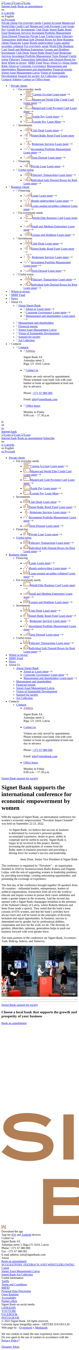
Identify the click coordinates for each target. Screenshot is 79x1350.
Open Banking (10, 1294)
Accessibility (8, 1297)
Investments (28, 29)
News (46, 62)
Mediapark (41, 1327)
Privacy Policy (9, 1340)
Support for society (29, 76)
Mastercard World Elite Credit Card (53, 99)
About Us (56, 62)
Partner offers (9, 1301)
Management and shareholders (34, 69)
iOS (13, 1234)
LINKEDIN (8, 1307)
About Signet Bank (29, 305)
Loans (25, 42)
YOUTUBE (8, 1311)
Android (26, 1234)
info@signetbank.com (44, 399)
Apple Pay (39, 116)
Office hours (42, 79)
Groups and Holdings (56, 49)
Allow (16, 1346)
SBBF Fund (35, 62)
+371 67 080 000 (42, 393)
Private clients (9, 23)
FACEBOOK (9, 1314)
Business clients (20, 187)
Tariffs (5, 1281)
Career (5, 1267)
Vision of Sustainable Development (38, 333)
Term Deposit (9, 36)
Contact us (28, 79)
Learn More (54, 121)
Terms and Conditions (14, 1284)
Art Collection (48, 76)
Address (17, 79)
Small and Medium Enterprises (26, 49)
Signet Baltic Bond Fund (44, 52)
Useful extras (53, 36)
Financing (24, 36)
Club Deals (42, 29)
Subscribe (49, 438)
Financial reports (62, 69)
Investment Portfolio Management (51, 32)
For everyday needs (29, 23)
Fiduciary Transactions (22, 59)
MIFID (5, 1287)
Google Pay (13, 29)
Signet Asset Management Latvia (20, 72)
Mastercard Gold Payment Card (48, 26)
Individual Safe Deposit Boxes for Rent (39, 39)
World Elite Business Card (48, 218)
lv (2, 421)
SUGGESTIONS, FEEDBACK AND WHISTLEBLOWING (38, 1264)
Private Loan (37, 36)
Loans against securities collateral (50, 206)
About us (13, 66)
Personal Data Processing (16, 1291)
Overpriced (25, 1327)
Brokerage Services (19, 32)
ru (2, 428)
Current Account (51, 23)
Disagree (6, 1346)
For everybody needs (36, 46)
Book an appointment (29, 6)
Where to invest (17, 62)
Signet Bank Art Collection (17, 1274)
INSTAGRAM (10, 1317)
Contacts (63, 76)
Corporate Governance (33, 66)
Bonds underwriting (41, 42)
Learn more (59, 94)
